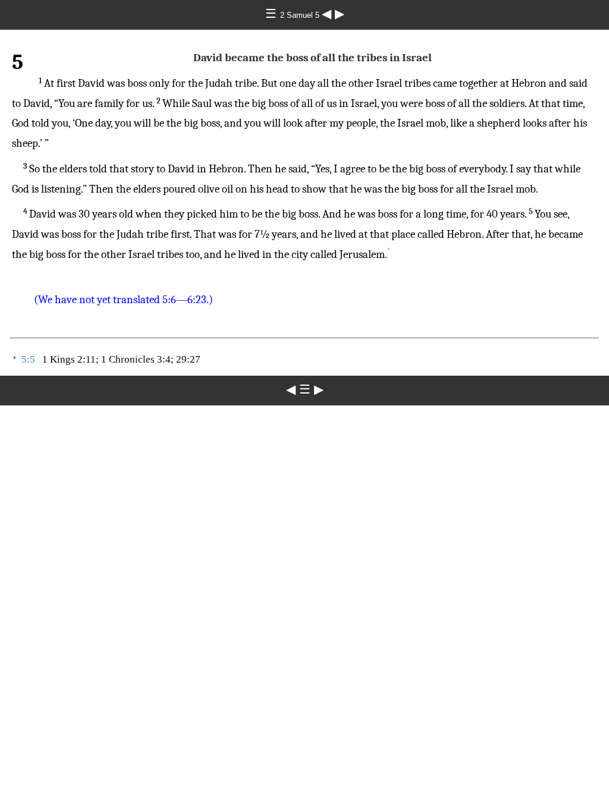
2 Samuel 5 (301, 15)
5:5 (28, 359)
